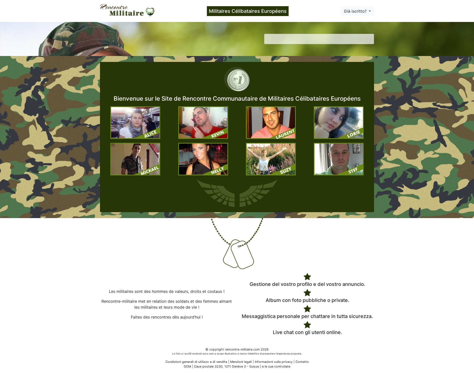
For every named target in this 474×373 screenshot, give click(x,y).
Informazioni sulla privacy (274, 362)
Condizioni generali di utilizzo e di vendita (196, 362)
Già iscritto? (356, 11)
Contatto (302, 362)
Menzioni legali (241, 362)
